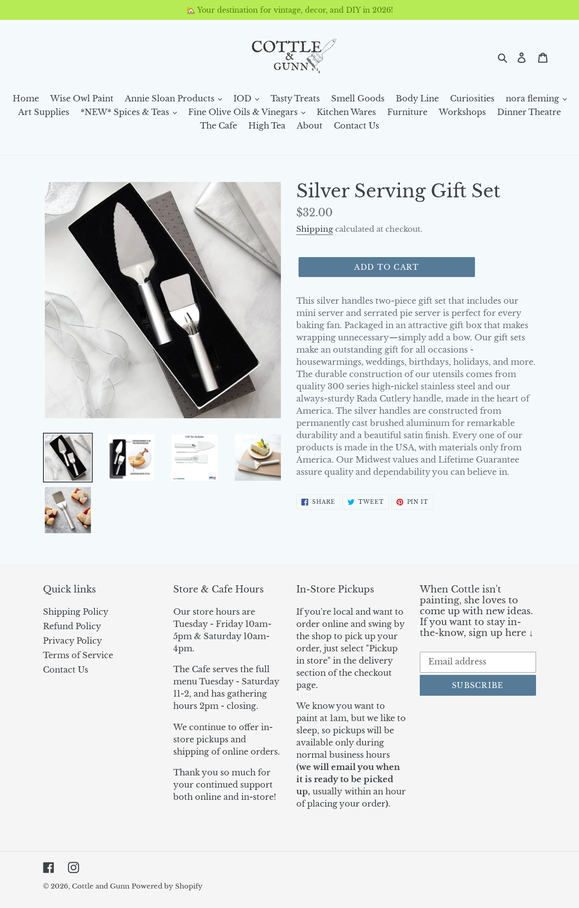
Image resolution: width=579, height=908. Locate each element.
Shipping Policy (76, 612)
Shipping (314, 229)
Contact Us (65, 670)
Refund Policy (72, 626)
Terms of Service (78, 655)
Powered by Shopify (167, 886)
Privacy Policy (72, 641)
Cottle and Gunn (100, 886)
